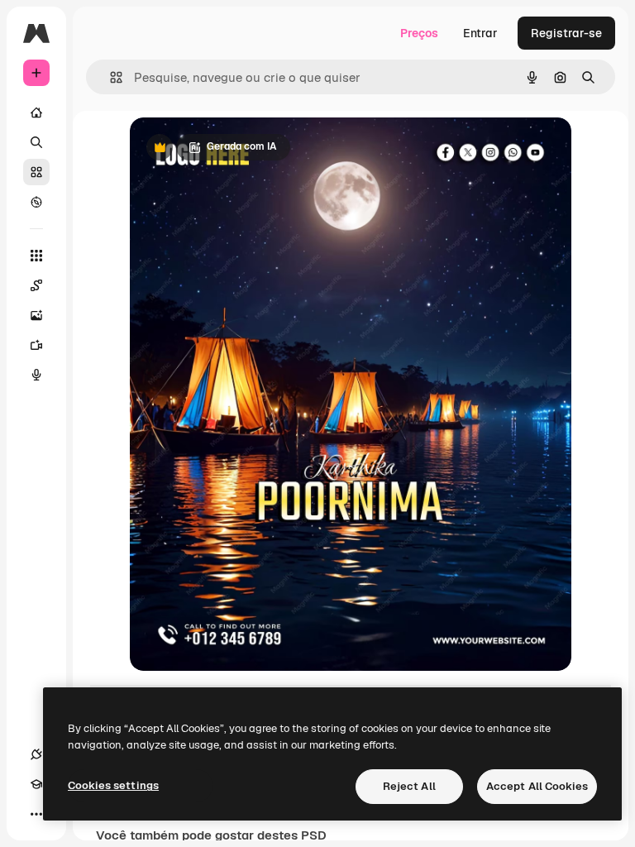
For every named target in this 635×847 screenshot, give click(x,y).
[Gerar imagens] (36, 315)
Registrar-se (566, 33)
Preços (419, 33)
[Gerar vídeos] (36, 345)
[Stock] (36, 172)
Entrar (480, 33)
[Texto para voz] (36, 374)
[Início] (36, 112)
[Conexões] (36, 754)
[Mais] (36, 814)
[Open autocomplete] (109, 77)
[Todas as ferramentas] (36, 255)
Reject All (409, 786)
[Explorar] (36, 202)
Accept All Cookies (537, 786)
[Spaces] (36, 285)
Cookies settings (113, 785)
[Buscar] (36, 142)
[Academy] (36, 784)
